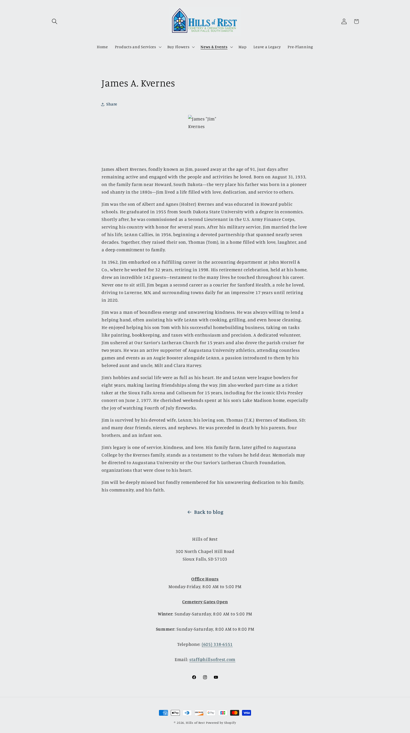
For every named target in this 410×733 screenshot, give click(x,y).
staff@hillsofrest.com (212, 659)
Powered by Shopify (221, 722)
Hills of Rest (195, 722)
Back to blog (209, 512)
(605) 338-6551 (217, 644)
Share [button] (111, 104)
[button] (54, 21)
